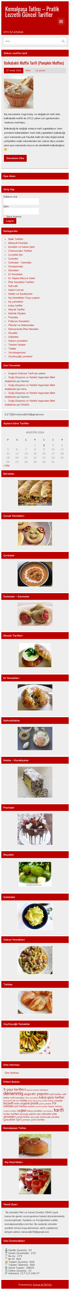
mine (28, 70)
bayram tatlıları (32, 1090)
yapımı (32, 1113)
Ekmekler (13, 270)
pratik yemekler (45, 1104)
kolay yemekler (56, 1100)
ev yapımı (40, 1093)
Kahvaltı (13, 286)
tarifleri (15, 1113)
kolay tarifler (15, 305)
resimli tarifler (41, 1106)
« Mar (6, 465)
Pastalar (13, 317)
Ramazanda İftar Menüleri (23, 329)
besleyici (44, 1090)
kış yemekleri (15, 301)
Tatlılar (12, 348)
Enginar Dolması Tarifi (21, 373)
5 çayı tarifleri (14, 1089)
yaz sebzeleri (44, 1113)
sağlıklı (22, 1110)
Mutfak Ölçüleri (17, 313)
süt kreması (48, 1111)
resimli (31, 1106)
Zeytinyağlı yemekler (20, 356)
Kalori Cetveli (15, 289)
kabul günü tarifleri (51, 1097)
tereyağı (24, 1114)
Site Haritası (12, 1072)
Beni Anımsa (14, 216)
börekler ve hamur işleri (21, 246)
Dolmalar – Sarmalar (19, 262)
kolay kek (32, 1101)
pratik (35, 1103)
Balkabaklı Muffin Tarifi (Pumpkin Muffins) (34, 63)
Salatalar (13, 336)
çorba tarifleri (38, 1119)
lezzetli (8, 1103)
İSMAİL (25, 404)
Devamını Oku (15, 158)
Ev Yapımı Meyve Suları (21, 278)
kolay (24, 1100)
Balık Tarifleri (15, 239)
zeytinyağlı (34, 1117)
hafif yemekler (17, 1097)
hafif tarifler (55, 1094)
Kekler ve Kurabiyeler (20, 293)
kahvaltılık (7, 1101)
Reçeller (13, 332)
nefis (17, 1103)
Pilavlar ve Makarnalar (21, 325)
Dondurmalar (15, 266)
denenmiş (13, 1093)
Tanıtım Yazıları (17, 344)
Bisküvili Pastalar (18, 243)
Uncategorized (17, 352)
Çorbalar (13, 258)
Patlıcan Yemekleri (18, 321)
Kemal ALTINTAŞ (42, 1284)
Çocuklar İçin (15, 254)
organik (25, 1103)
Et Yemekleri (15, 274)
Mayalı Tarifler (16, 309)
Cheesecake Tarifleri (20, 250)
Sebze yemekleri (18, 340)
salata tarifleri (10, 1111)
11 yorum (40, 70)
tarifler (6, 1114)
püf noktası (20, 1106)
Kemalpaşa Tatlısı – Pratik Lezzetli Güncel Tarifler (32, 11)
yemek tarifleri (23, 1117)
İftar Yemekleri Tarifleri (21, 282)
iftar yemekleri (31, 1098)
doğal (27, 1094)
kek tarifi (16, 1101)
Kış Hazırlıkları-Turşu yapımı (24, 297)
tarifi (59, 1110)
